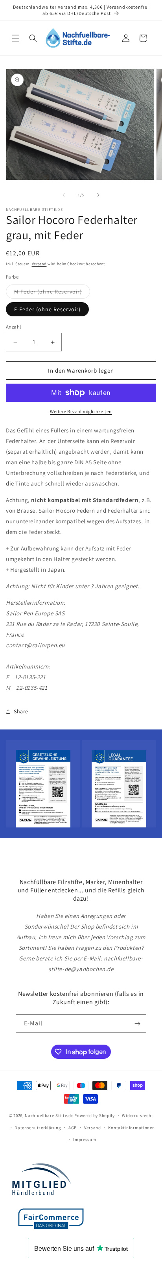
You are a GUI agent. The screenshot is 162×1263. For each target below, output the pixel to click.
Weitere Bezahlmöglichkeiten (81, 411)
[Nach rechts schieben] (98, 194)
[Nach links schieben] (63, 194)
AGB (72, 1127)
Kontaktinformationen (131, 1127)
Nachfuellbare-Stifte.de (49, 1115)
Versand (39, 263)
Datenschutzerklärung (38, 1127)
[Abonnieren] (137, 1023)
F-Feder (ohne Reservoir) (47, 309)
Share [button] (21, 711)
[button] (15, 38)
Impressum (84, 1139)
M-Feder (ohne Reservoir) (52, 293)
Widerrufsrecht (137, 1115)
